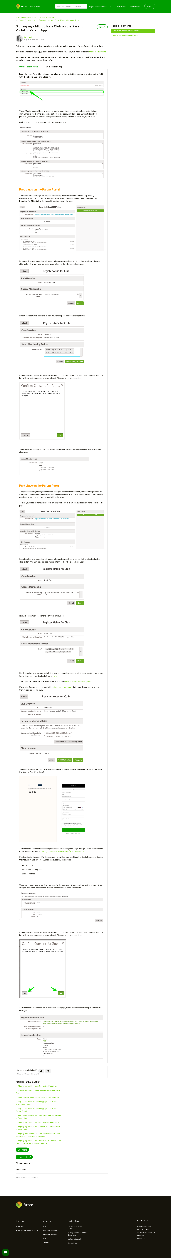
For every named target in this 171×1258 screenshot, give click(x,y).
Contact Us (135, 6)
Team (45, 1238)
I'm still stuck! (24, 1157)
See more (22, 1150)
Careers (46, 1242)
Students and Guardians (44, 17)
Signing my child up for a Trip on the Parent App (38, 1086)
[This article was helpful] (41, 1071)
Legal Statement (74, 1239)
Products (20, 1221)
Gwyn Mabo (29, 37)
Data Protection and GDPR (76, 1227)
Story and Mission (50, 1234)
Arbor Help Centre (23, 17)
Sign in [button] (150, 6)
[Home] (22, 6)
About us (47, 1221)
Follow (102, 27)
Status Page (120, 6)
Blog (44, 1226)
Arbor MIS (20, 1226)
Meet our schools (50, 1230)
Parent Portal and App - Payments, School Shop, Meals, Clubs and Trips (48, 20)
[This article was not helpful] (48, 1071)
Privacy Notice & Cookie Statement (77, 1233)
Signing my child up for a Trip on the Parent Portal (38, 1122)
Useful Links (73, 1221)
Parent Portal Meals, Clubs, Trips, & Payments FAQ (39, 1097)
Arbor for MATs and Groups (27, 1230)
